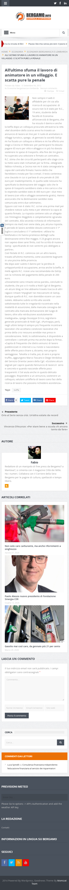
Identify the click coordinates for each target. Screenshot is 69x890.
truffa (16, 390)
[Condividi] (2, 228)
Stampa (50, 91)
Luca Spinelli (13, 764)
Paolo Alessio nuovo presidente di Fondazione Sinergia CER (30, 598)
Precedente (11, 411)
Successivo (58, 423)
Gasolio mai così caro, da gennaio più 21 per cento (32, 646)
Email (61, 91)
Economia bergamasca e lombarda (23, 88)
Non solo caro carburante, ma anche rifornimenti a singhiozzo (33, 547)
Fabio (17, 85)
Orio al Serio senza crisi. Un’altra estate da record (29, 415)
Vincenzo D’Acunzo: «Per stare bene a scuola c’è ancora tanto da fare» (36, 428)
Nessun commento (48, 88)
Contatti (5, 827)
